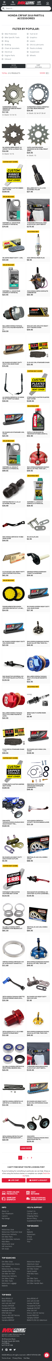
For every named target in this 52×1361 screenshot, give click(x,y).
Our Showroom (7, 1213)
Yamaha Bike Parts (9, 1271)
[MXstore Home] (14, 1330)
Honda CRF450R (8, 1306)
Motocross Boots (33, 1261)
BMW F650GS (7, 1301)
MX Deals (5, 1249)
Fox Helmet (6, 1266)
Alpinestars (31, 1234)
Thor (28, 1241)
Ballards (30, 1232)
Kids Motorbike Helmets (11, 1239)
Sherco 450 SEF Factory (11, 1315)
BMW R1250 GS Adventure (37, 1320)
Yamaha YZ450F (33, 1318)
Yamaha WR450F (8, 1320)
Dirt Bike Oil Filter (33, 1281)
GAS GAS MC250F (8, 1303)
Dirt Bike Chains (8, 1278)
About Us (5, 1211)
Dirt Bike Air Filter (8, 1273)
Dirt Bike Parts (7, 1237)
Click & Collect (32, 1213)
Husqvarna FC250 (33, 1306)
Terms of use (6, 1358)
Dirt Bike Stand (32, 1269)
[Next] (32, 1158)
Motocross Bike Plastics (11, 1269)
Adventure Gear (33, 1264)
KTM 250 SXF (32, 1310)
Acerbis (30, 1239)
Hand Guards (32, 1271)
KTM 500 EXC (7, 1313)
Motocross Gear (8, 1229)
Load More (26, 1148)
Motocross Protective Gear (12, 1232)
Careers (5, 1216)
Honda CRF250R (33, 1303)
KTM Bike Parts (32, 1273)
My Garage (6, 1218)
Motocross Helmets (9, 1234)
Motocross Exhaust (34, 1266)
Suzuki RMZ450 (7, 1318)
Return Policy (32, 1218)
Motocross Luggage (9, 1283)
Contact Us (31, 1211)
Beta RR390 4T (32, 1298)
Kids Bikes (6, 1241)
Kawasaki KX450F (8, 1310)
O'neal (29, 1237)
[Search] (3, 8)
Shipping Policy (32, 1216)
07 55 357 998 (8, 1345)
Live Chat (15, 1180)
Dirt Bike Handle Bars (35, 1283)
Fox (28, 1229)
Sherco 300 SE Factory (35, 1313)
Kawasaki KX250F (33, 1308)
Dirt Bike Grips (7, 1261)
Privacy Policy (17, 1358)
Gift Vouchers (7, 1246)
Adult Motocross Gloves (11, 1264)
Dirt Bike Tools (7, 1281)
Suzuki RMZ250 (33, 1315)
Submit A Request (39, 1180)
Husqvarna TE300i (8, 1308)
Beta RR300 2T (7, 1298)
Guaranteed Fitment (34, 1221)
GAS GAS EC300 (33, 1301)
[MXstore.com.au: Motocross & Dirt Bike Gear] (26, 3)
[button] (47, 1355)
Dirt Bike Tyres (32, 1278)
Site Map (27, 1358)
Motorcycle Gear (8, 1244)
